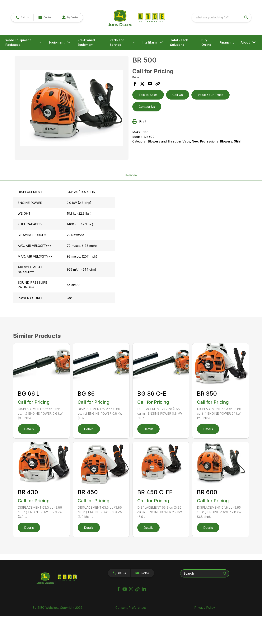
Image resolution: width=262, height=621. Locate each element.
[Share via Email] (150, 84)
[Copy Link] (157, 84)
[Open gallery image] (71, 108)
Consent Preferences (131, 607)
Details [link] (29, 429)
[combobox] (221, 17)
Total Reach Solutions (179, 42)
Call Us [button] (177, 95)
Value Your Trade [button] (210, 95)
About (245, 42)
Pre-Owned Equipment (86, 42)
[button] (22, 17)
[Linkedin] (143, 589)
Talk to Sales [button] (148, 95)
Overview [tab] (131, 175)
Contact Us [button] (147, 107)
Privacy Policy (204, 607)
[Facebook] (118, 589)
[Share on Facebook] (134, 84)
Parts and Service (117, 42)
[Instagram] (131, 589)
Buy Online (206, 42)
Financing (227, 42)
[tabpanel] (71, 108)
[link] (70, 17)
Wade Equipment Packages (18, 42)
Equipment (56, 42)
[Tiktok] (137, 589)
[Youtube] (124, 589)
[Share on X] (142, 84)
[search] (246, 17)
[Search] (224, 573)
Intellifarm (149, 42)
